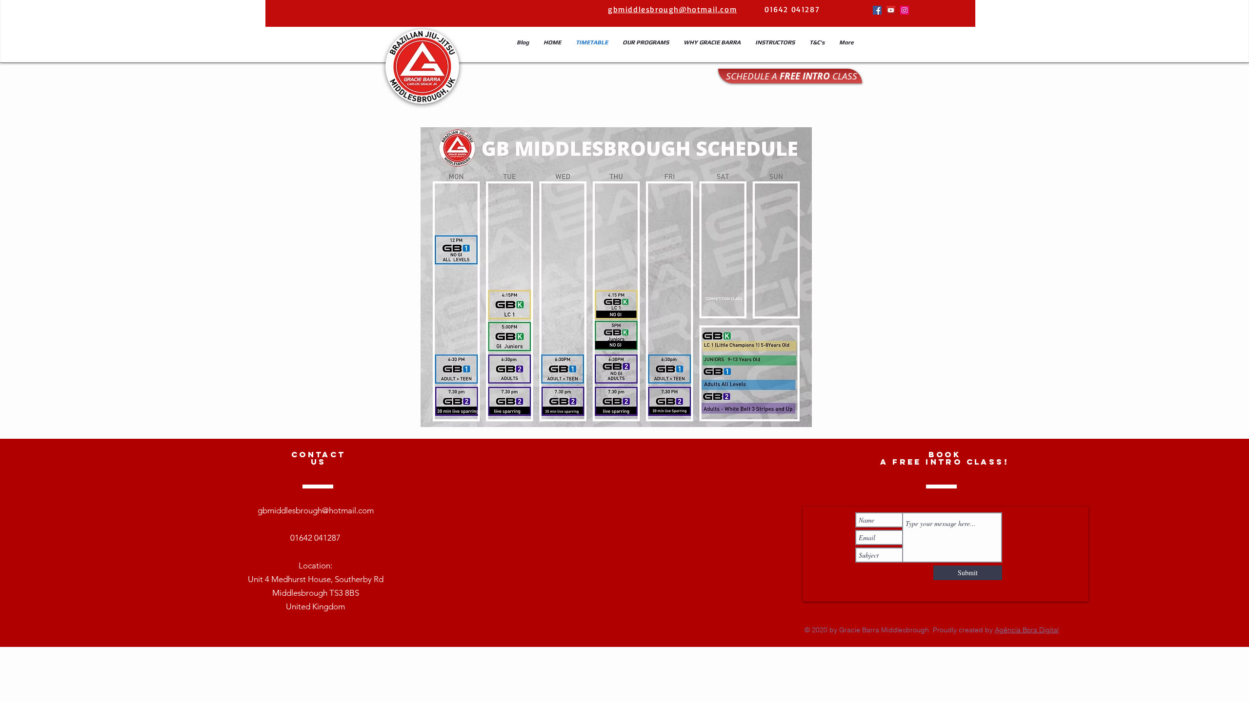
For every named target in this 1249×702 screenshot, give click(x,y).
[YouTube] (890, 10)
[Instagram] (904, 10)
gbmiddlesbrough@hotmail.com (316, 510)
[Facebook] (877, 10)
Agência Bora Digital (1027, 629)
